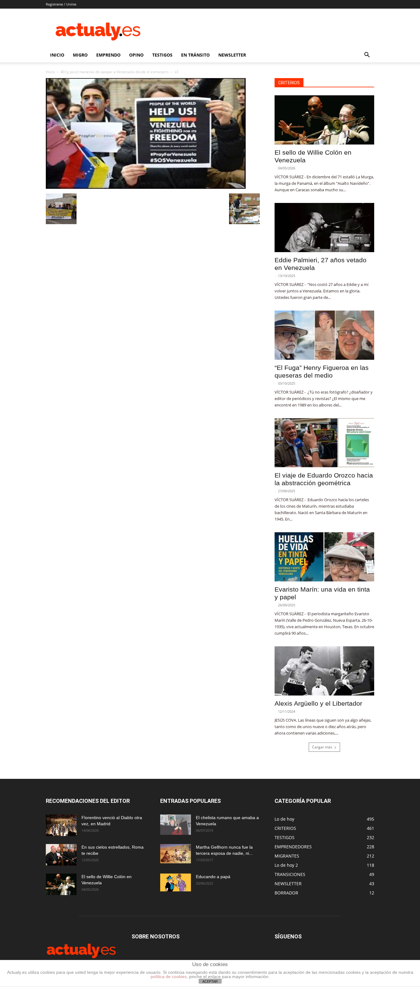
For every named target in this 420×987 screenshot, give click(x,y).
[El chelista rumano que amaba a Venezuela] (175, 825)
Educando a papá (213, 876)
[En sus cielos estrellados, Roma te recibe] (61, 855)
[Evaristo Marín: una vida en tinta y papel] (324, 556)
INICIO (57, 55)
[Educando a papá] (175, 882)
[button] (366, 55)
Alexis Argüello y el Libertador (318, 703)
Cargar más (322, 747)
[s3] (146, 187)
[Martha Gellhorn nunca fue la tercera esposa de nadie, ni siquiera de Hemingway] (175, 853)
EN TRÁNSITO (195, 55)
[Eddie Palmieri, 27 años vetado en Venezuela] (324, 227)
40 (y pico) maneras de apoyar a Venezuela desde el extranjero (114, 71)
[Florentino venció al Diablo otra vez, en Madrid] (61, 825)
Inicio (50, 71)
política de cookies (169, 976)
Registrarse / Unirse (61, 4)
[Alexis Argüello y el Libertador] (324, 671)
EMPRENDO (108, 55)
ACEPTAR (210, 981)
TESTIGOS (162, 55)
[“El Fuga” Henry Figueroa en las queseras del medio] (324, 335)
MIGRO (80, 55)
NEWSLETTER (232, 55)
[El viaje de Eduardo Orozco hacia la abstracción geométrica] (324, 442)
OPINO (136, 55)
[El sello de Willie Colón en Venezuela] (324, 120)
